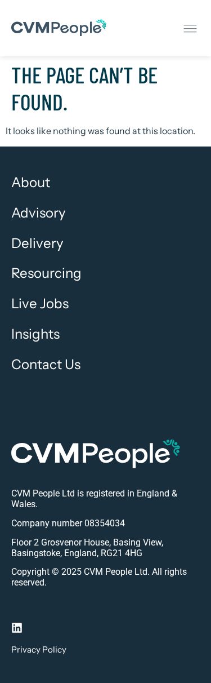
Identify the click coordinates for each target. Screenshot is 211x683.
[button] (190, 28)
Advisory (38, 213)
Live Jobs (40, 304)
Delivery (37, 243)
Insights (35, 334)
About (30, 182)
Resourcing (46, 273)
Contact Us (45, 364)
